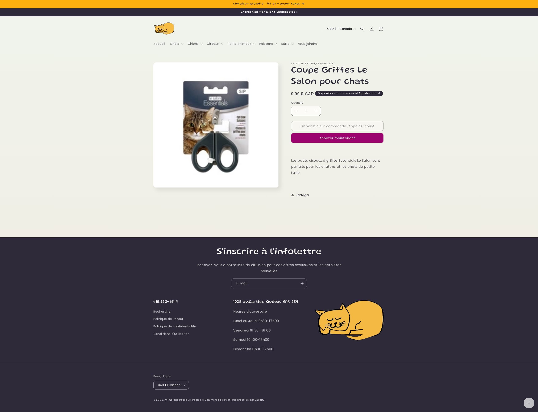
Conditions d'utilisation (171, 334)
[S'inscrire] (302, 283)
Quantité (297, 103)
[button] (176, 43)
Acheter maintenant (337, 138)
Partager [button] (303, 195)
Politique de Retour (168, 319)
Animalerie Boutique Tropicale (184, 399)
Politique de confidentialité (174, 326)
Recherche (161, 311)
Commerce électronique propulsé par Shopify (234, 399)
